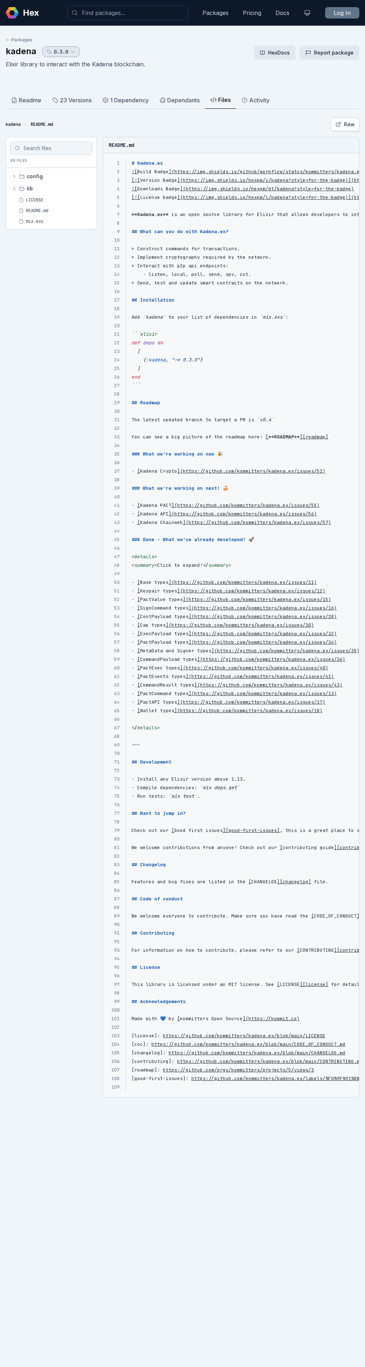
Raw (349, 124)
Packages (215, 12)
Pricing (252, 12)
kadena (21, 51)
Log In (342, 12)
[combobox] (127, 13)
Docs (282, 12)
